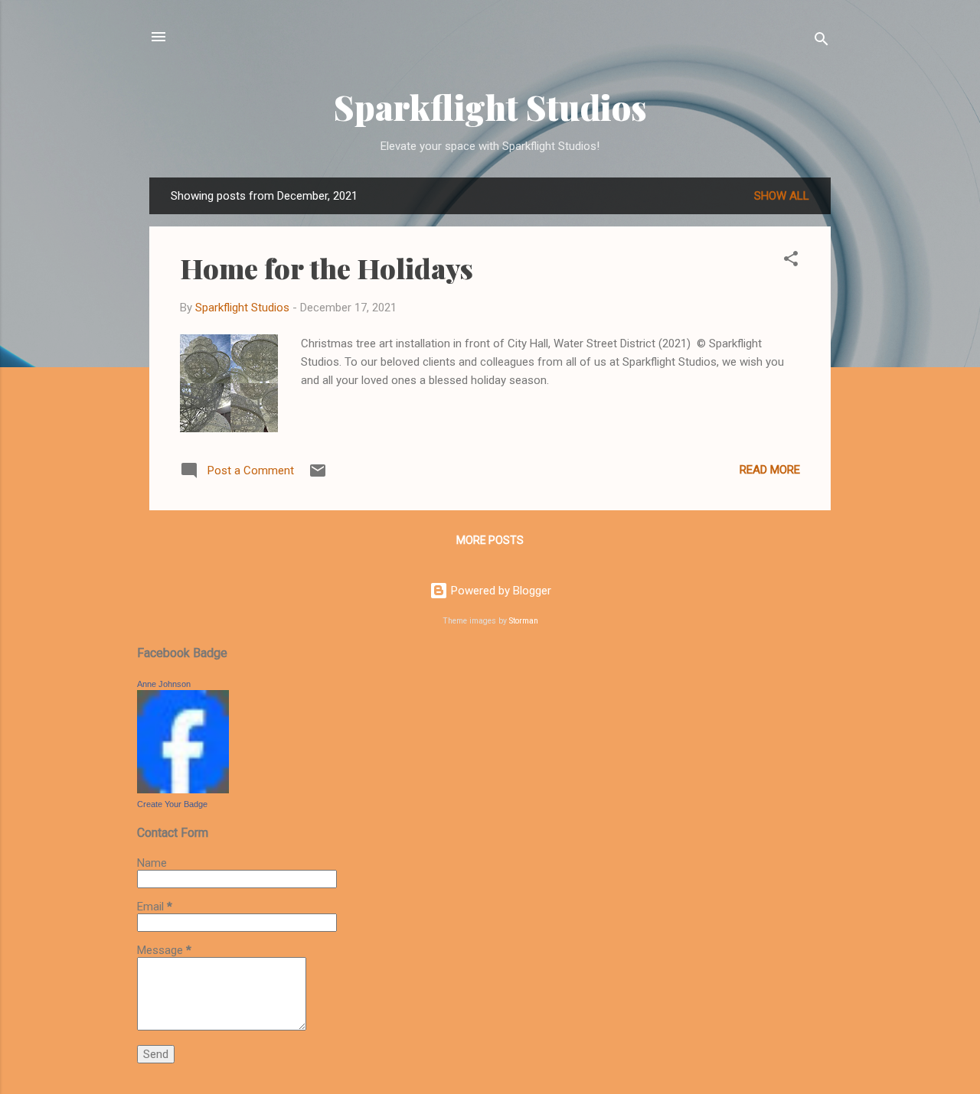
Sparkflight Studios (490, 106)
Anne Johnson (164, 684)
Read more (770, 470)
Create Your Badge (172, 804)
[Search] (821, 41)
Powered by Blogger (499, 590)
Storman (523, 621)
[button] (791, 261)
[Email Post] (318, 476)
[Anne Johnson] (183, 789)
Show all (781, 196)
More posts (490, 540)
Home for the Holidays (326, 267)
